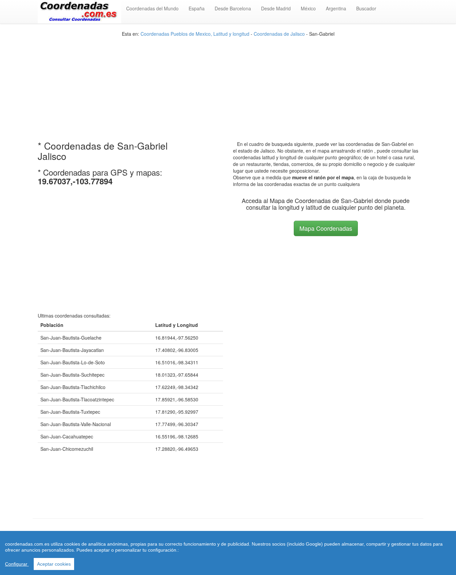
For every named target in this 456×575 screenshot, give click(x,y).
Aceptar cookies (54, 564)
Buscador (366, 8)
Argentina (336, 8)
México (308, 8)
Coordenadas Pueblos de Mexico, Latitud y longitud (195, 33)
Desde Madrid (276, 8)
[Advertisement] (228, 84)
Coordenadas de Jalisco (279, 33)
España (197, 8)
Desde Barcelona (233, 8)
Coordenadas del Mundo (152, 8)
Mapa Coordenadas (325, 228)
